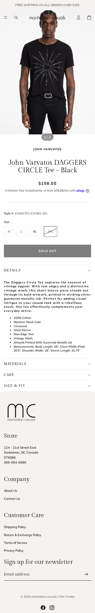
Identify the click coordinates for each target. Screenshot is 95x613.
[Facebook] (43, 608)
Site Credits (67, 596)
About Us (10, 490)
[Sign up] (86, 574)
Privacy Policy (14, 550)
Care (9, 375)
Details (12, 270)
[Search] (16, 17)
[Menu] (5, 17)
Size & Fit (14, 386)
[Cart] (89, 17)
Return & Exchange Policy (22, 535)
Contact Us (12, 498)
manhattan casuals (44, 596)
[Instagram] (52, 608)
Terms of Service (15, 543)
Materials (15, 364)
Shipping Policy (15, 527)
